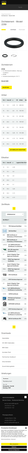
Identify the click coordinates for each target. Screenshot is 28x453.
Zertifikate (13, 29)
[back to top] (25, 397)
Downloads (22, 29)
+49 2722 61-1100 (9, 405)
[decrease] (26, 105)
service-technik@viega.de (11, 403)
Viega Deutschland (6, 14)
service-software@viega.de (11, 422)
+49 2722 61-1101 (9, 407)
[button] (14, 338)
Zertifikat (5, 219)
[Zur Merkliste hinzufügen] (26, 23)
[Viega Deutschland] (3, 2)
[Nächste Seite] (17, 208)
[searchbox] (12, 7)
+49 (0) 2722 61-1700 (10, 418)
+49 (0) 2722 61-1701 (10, 420)
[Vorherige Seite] (10, 208)
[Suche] (26, 7)
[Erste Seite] (7, 208)
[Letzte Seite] (20, 208)
